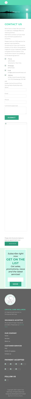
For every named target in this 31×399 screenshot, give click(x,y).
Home (6, 335)
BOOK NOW (12, 243)
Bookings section (14, 55)
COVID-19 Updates (10, 351)
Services (7, 338)
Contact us (8, 354)
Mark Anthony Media (16, 396)
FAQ (6, 348)
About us (7, 341)
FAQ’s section (19, 41)
